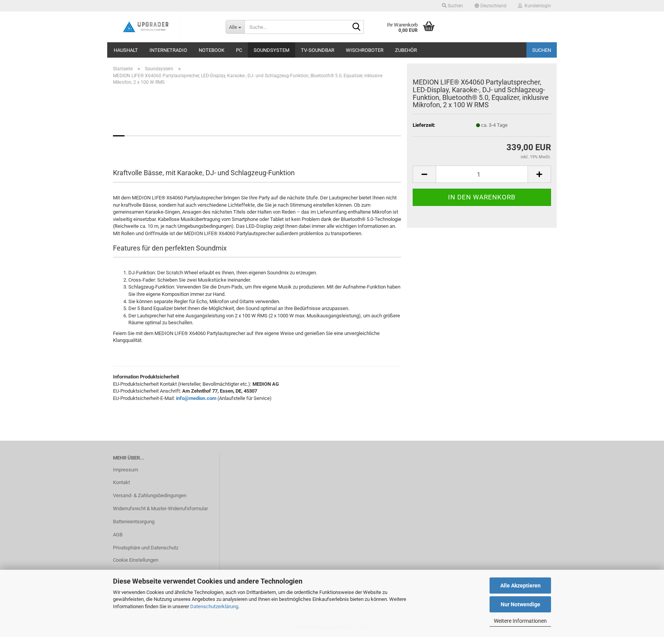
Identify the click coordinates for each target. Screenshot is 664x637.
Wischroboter (364, 50)
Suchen (541, 50)
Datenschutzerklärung (214, 606)
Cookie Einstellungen (135, 560)
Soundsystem (271, 50)
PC (239, 50)
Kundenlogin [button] (536, 5)
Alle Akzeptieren (520, 585)
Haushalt (126, 50)
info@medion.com (196, 398)
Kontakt (121, 482)
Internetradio (168, 50)
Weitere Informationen (520, 621)
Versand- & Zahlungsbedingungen (149, 495)
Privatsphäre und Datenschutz (145, 548)
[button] (490, 6)
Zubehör (406, 50)
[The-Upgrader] (163, 27)
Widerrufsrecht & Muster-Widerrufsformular (160, 508)
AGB (118, 534)
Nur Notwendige (520, 604)
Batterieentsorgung (133, 521)
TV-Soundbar (317, 50)
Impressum (125, 470)
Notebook (211, 50)
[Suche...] (356, 27)
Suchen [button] (455, 5)
